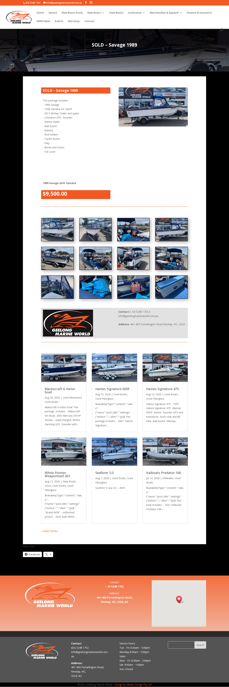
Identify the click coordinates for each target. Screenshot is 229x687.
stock (48, 485)
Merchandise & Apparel (164, 12)
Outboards (135, 12)
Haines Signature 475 (162, 389)
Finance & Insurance (199, 12)
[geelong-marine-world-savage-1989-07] (57, 240)
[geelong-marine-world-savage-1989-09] (171, 268)
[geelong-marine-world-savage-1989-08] (171, 240)
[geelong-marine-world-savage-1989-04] (95, 297)
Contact (89, 21)
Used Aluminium (72, 397)
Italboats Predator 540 (163, 473)
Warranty (74, 21)
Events (59, 21)
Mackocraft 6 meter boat (60, 390)
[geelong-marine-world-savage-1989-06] (95, 240)
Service (52, 12)
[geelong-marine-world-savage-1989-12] (57, 268)
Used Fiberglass (104, 398)
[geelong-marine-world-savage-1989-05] (57, 297)
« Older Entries (49, 531)
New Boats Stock (72, 12)
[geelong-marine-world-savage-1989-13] (133, 240)
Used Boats (116, 12)
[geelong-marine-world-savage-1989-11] (95, 268)
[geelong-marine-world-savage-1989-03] (133, 297)
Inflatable (167, 478)
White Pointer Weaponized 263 (57, 474)
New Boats (94, 12)
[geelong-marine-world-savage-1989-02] (171, 297)
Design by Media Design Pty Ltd (133, 684)
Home (40, 12)
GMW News (43, 21)
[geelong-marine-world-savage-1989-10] (133, 268)
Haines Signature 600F (112, 389)
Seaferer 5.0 (104, 473)
